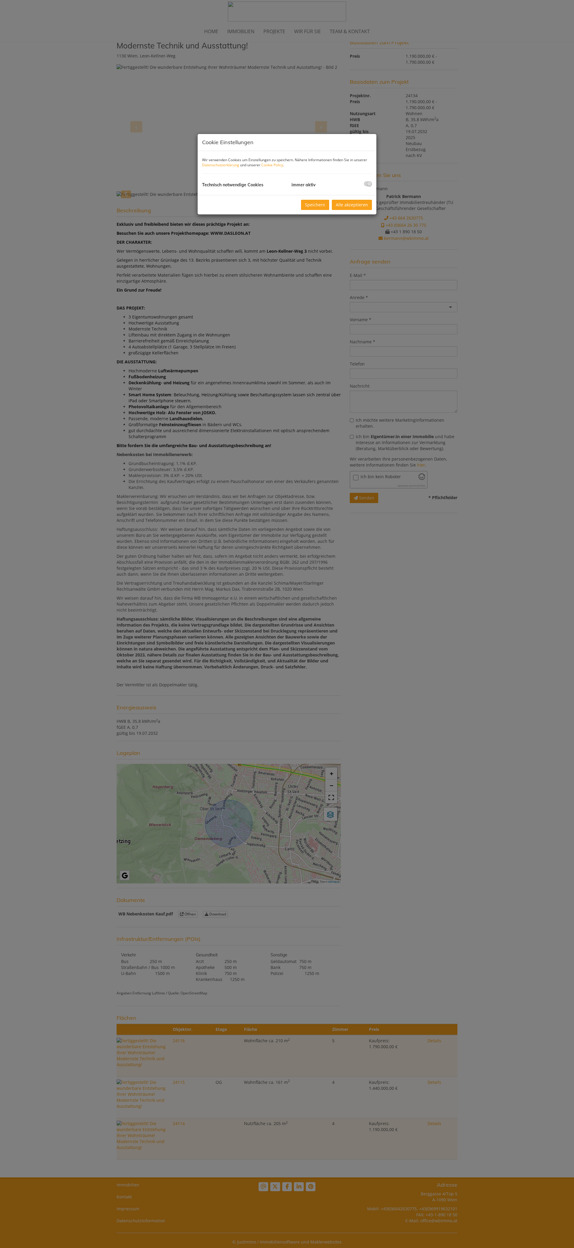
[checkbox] (368, 183)
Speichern (315, 205)
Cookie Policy (272, 164)
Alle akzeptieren (352, 205)
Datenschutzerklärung (220, 164)
